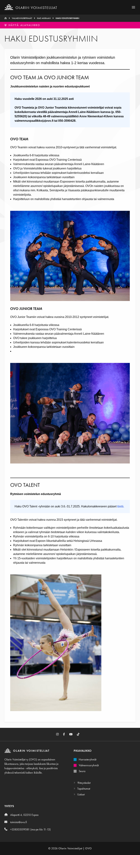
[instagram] (59, 734)
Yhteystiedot (83, 783)
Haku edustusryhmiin (67, 18)
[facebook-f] (66, 734)
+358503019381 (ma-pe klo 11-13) (30, 829)
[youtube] (73, 734)
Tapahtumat (83, 789)
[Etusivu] (5, 18)
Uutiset (81, 794)
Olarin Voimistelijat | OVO (75, 848)
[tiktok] (80, 734)
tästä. (120, 506)
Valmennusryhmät (22, 18)
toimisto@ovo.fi (18, 822)
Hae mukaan (44, 18)
